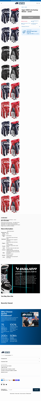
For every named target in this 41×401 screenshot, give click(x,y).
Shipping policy (28, 393)
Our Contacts (36, 33)
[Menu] (1, 3)
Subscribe (36, 389)
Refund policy (12, 393)
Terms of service (23, 393)
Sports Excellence (8, 355)
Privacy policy (17, 393)
